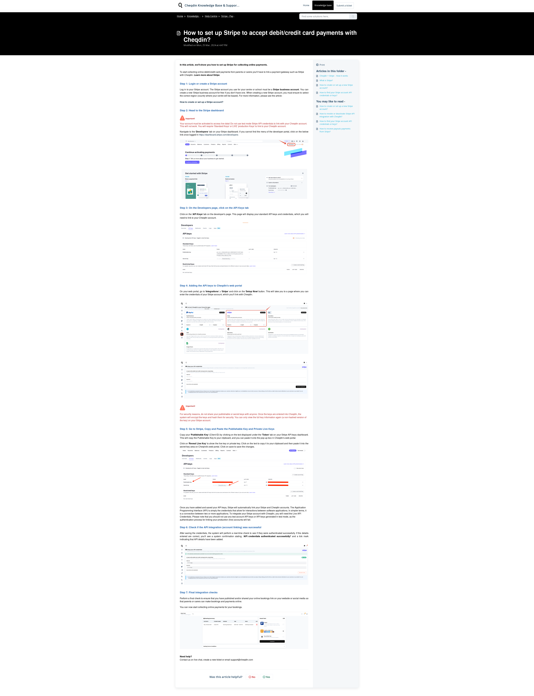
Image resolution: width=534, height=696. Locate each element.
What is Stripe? (326, 80)
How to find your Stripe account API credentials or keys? (336, 94)
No (253, 677)
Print (322, 64)
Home (306, 5)
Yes (268, 677)
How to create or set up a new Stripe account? (336, 86)
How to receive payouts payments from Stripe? (335, 130)
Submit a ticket (344, 5)
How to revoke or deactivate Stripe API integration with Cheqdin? (337, 115)
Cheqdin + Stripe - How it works (334, 75)
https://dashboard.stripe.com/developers (218, 134)
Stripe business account (286, 89)
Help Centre (211, 16)
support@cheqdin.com (242, 659)
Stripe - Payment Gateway (234, 16)
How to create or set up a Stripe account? (202, 102)
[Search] (353, 16)
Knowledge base (323, 5)
